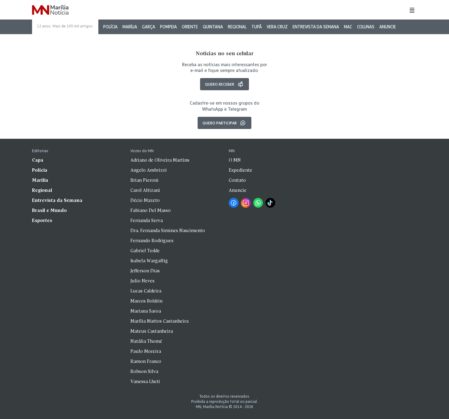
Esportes (42, 220)
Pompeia (168, 26)
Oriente (190, 26)
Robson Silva (144, 371)
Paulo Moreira (145, 351)
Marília (129, 26)
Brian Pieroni (144, 180)
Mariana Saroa (145, 311)
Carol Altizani (145, 190)
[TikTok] (270, 203)
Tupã (256, 26)
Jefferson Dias (145, 271)
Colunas (365, 26)
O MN (235, 160)
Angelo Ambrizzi (148, 170)
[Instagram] (246, 203)
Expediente (240, 170)
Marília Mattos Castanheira (159, 321)
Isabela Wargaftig (149, 261)
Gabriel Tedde (145, 251)
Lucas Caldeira (145, 291)
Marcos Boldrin (146, 301)
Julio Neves (142, 281)
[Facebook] (234, 203)
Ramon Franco (145, 361)
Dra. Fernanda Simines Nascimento (167, 230)
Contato (237, 180)
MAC (348, 26)
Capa (37, 160)
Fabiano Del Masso (150, 210)
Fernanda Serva (146, 220)
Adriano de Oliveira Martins (159, 160)
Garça (148, 26)
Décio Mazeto (145, 200)
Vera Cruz (277, 26)
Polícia (110, 26)
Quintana (213, 26)
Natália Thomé (146, 341)
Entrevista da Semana (316, 26)
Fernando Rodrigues (151, 240)
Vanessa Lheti (145, 381)
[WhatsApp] (258, 203)
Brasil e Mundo (49, 210)
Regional (237, 26)
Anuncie (387, 26)
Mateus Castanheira (151, 331)
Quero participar (220, 122)
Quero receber (219, 84)
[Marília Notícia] (50, 10)
